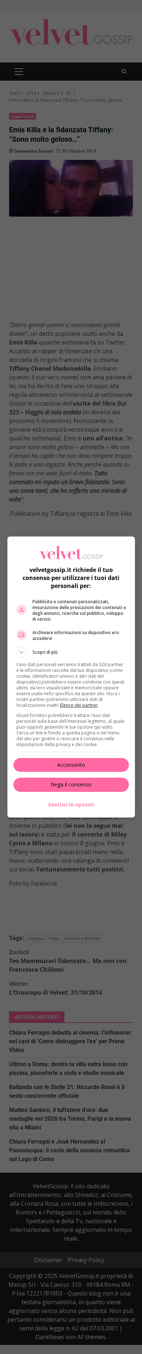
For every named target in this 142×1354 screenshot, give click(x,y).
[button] (71, 652)
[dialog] (71, 677)
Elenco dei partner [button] (79, 705)
